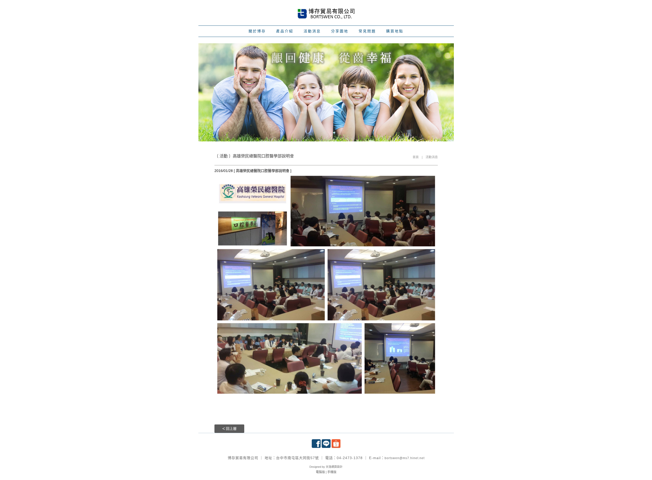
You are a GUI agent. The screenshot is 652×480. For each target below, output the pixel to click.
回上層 (231, 428)
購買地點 (394, 31)
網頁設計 (337, 466)
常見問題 (367, 31)
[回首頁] (326, 13)
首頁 (416, 157)
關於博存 (257, 31)
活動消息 (312, 31)
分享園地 (339, 31)
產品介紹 (284, 31)
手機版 (331, 472)
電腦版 (320, 472)
